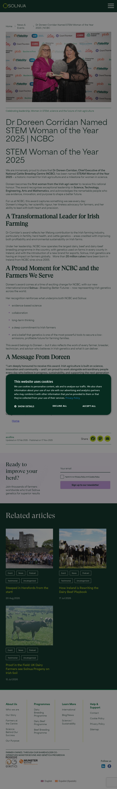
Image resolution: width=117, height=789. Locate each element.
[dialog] (58, 394)
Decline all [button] (60, 405)
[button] (24, 406)
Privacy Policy (73, 397)
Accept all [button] (89, 406)
